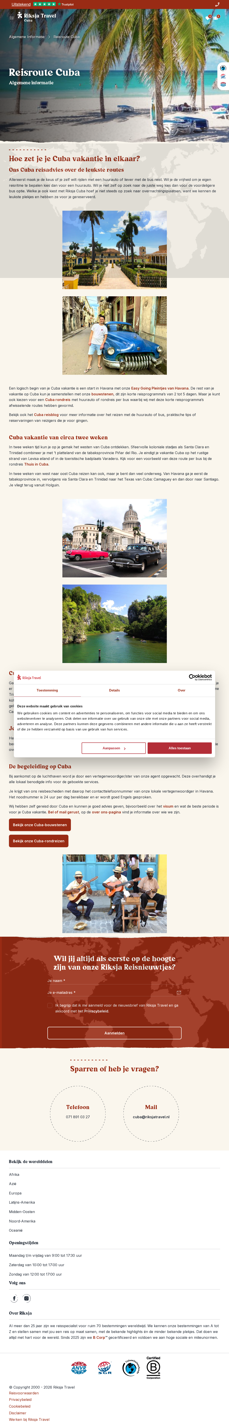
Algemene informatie (27, 37)
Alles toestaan (180, 748)
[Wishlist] (207, 18)
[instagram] (26, 1298)
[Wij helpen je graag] (217, 4)
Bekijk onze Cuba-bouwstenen (40, 825)
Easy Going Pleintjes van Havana (160, 388)
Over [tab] (181, 690)
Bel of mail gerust (63, 812)
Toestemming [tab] (47, 690)
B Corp (100, 1337)
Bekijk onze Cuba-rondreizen (38, 841)
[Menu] (11, 18)
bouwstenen (102, 394)
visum (168, 806)
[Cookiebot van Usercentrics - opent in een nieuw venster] (192, 677)
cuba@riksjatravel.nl (151, 1117)
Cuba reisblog (46, 414)
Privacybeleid (96, 1011)
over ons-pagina (106, 812)
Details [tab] (114, 690)
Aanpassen (111, 748)
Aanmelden (114, 1033)
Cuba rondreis (57, 399)
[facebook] (14, 1298)
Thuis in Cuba (36, 464)
